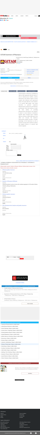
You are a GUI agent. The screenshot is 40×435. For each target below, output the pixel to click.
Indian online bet (3, 426)
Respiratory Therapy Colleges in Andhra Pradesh (10, 354)
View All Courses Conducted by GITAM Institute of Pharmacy (27, 160)
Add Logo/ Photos (30, 73)
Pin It (9, 49)
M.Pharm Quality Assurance (28, 166)
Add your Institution (25, 37)
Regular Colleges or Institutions (7, 41)
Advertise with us (3, 414)
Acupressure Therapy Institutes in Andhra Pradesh (10, 324)
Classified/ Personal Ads (24, 424)
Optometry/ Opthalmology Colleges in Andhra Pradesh (11, 342)
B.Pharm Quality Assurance (5, 166)
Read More (30, 373)
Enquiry (2, 416)
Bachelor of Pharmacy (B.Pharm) (16, 166)
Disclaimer (21, 417)
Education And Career (4, 423)
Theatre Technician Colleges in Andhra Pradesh (10, 358)
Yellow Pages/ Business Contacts (25, 422)
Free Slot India (22, 416)
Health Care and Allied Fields (20, 41)
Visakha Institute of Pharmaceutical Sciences (13, 288)
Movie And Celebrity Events (5, 427)
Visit (10, 141)
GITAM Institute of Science (9, 298)
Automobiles (22, 426)
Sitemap (2, 417)
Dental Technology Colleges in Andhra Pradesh (10, 328)
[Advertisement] (20, 7)
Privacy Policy (22, 414)
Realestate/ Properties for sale (25, 427)
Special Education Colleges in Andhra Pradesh (10, 356)
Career (21, 15)
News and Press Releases (5, 422)
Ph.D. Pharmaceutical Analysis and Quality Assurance (14, 205)
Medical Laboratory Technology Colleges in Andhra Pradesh (12, 336)
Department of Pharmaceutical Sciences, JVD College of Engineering (18, 294)
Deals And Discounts (4, 428)
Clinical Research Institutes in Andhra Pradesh (10, 326)
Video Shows (3, 424)
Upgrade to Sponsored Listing (32, 69)
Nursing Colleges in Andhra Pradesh (8, 340)
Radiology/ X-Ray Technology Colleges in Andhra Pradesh (12, 352)
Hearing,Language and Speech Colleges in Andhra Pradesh (12, 332)
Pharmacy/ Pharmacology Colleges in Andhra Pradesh (11, 344)
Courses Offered (3, 74)
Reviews (18, 63)
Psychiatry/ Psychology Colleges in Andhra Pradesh (11, 348)
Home (12, 15)
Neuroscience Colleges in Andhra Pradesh (9, 338)
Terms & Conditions (23, 413)
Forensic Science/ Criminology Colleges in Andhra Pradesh (12, 330)
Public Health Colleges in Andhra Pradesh (9, 350)
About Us (2, 413)
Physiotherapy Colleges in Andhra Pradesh (9, 346)
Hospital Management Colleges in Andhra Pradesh (10, 334)
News (17, 15)
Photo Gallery (22, 423)
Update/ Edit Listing (30, 71)
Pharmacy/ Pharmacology (31, 41)
